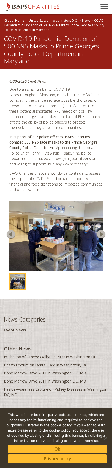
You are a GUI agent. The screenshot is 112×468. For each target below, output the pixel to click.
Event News (37, 81)
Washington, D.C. (65, 20)
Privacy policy (57, 458)
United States (38, 20)
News (86, 20)
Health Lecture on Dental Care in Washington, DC (46, 364)
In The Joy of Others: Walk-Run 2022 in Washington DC (50, 356)
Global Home (14, 20)
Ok (57, 449)
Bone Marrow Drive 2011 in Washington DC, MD (45, 373)
